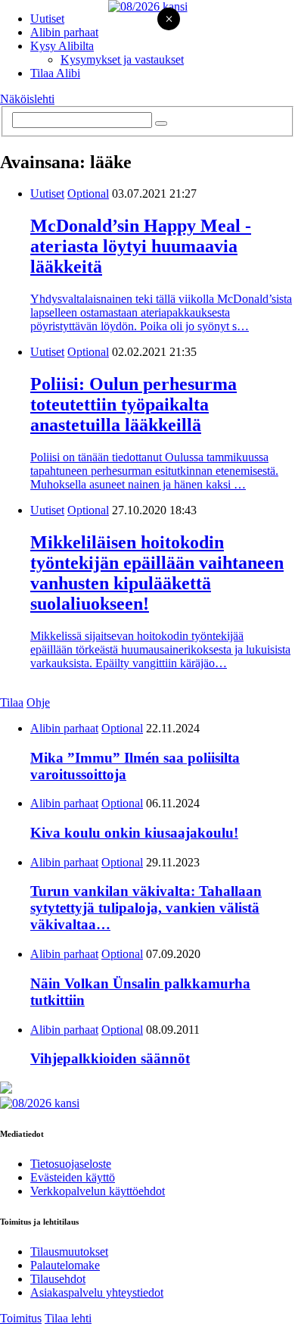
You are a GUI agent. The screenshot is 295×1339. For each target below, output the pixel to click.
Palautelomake (65, 1265)
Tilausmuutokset (69, 1251)
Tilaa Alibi (55, 73)
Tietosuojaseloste (70, 1163)
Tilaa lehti (68, 1318)
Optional (88, 193)
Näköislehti (27, 98)
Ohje (38, 702)
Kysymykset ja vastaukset (122, 59)
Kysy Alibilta (62, 45)
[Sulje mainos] (169, 20)
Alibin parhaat (64, 32)
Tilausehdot (57, 1278)
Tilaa (11, 702)
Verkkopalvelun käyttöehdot (97, 1190)
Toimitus (21, 1318)
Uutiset (47, 18)
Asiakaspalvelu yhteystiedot (96, 1292)
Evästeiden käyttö (72, 1177)
